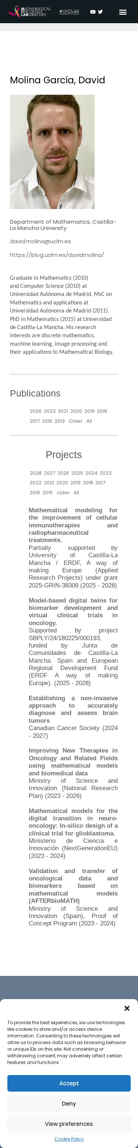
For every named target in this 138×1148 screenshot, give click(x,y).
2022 (36, 482)
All (89, 421)
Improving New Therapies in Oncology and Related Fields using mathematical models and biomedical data (73, 762)
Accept (69, 1083)
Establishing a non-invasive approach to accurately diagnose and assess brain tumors (73, 709)
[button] (127, 1008)
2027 (49, 473)
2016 (47, 421)
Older (75, 421)
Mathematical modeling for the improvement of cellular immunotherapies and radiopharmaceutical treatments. (73, 525)
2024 (91, 473)
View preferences (69, 1124)
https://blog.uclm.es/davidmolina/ (57, 255)
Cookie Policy (69, 1139)
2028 (36, 473)
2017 (35, 421)
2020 (76, 411)
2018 (102, 411)
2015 (47, 492)
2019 (89, 411)
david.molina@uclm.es (40, 241)
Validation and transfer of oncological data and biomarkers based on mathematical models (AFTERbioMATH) (73, 886)
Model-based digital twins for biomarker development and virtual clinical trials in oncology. (73, 612)
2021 (63, 411)
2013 (59, 421)
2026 (36, 411)
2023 (50, 411)
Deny (69, 1103)
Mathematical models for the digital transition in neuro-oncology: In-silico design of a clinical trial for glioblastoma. (73, 822)
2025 (77, 473)
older (63, 492)
